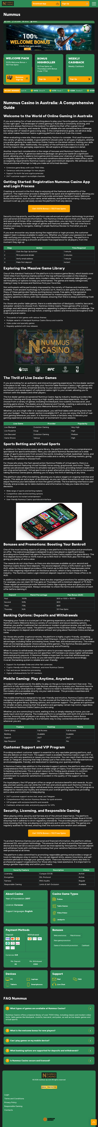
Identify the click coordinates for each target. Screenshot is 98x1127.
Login (6, 1095)
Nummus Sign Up (19, 78)
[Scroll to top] (94, 1122)
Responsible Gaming (13, 1106)
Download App (39, 4)
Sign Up (65, 4)
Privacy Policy (10, 1102)
